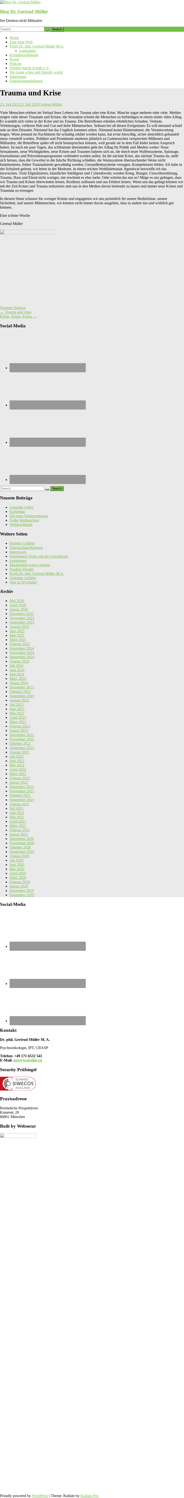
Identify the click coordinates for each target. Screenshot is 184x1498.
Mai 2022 (17, 765)
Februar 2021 (20, 830)
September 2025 (22, 622)
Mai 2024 (17, 674)
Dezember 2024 (22, 648)
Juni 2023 (17, 709)
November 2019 (22, 895)
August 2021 (19, 804)
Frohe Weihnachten (24, 520)
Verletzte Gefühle (23, 578)
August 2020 (19, 856)
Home (14, 38)
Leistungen (27, 51)
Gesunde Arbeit (21, 507)
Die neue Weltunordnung (29, 516)
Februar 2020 (20, 882)
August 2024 (19, 661)
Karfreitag (17, 512)
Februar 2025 (20, 644)
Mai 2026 (17, 601)
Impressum (18, 77)
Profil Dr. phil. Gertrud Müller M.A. (37, 46)
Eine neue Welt (21, 42)
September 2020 (22, 852)
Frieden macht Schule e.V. (29, 68)
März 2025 (18, 640)
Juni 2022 (17, 761)
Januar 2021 (19, 834)
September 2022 (22, 748)
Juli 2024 (16, 666)
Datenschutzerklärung (26, 81)
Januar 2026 (19, 609)
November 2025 (22, 618)
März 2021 (18, 826)
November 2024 (22, 653)
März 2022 (18, 774)
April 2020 (18, 873)
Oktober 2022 (20, 743)
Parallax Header (22, 569)
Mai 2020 (17, 869)
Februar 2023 (20, 726)
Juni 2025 (17, 631)
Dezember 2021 (22, 787)
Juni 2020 (17, 865)
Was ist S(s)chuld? (23, 582)
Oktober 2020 (20, 847)
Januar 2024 (19, 683)
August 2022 (19, 752)
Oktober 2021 (20, 795)
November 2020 (22, 843)
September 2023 (22, 696)
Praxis (14, 59)
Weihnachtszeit (21, 524)
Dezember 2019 (22, 891)
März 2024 (18, 679)
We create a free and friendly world (36, 72)
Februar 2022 (20, 778)
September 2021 (22, 800)
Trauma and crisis (15, 312)
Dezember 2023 (22, 687)
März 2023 (18, 722)
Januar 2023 (19, 730)
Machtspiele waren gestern (30, 565)
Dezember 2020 (22, 839)
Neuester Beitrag (12, 308)
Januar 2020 (19, 886)
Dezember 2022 (22, 735)
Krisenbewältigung (24, 55)
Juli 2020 (16, 860)
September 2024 (22, 657)
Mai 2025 (17, 635)
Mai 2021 (17, 817)
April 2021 (18, 821)
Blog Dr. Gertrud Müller (24, 11)
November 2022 (22, 739)
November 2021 (22, 791)
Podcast (15, 64)
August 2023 (19, 700)
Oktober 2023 (20, 692)
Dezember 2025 (22, 614)
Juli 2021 (16, 808)
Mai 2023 (17, 713)
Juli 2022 (16, 756)
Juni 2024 (17, 670)
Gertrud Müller (50, 104)
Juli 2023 (16, 704)
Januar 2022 (19, 782)
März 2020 (18, 878)
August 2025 (19, 627)
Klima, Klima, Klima (18, 316)
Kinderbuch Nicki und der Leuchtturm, (39, 556)
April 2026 (18, 605)
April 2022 (18, 769)
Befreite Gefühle (22, 543)
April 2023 (18, 717)
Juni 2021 (17, 813)
